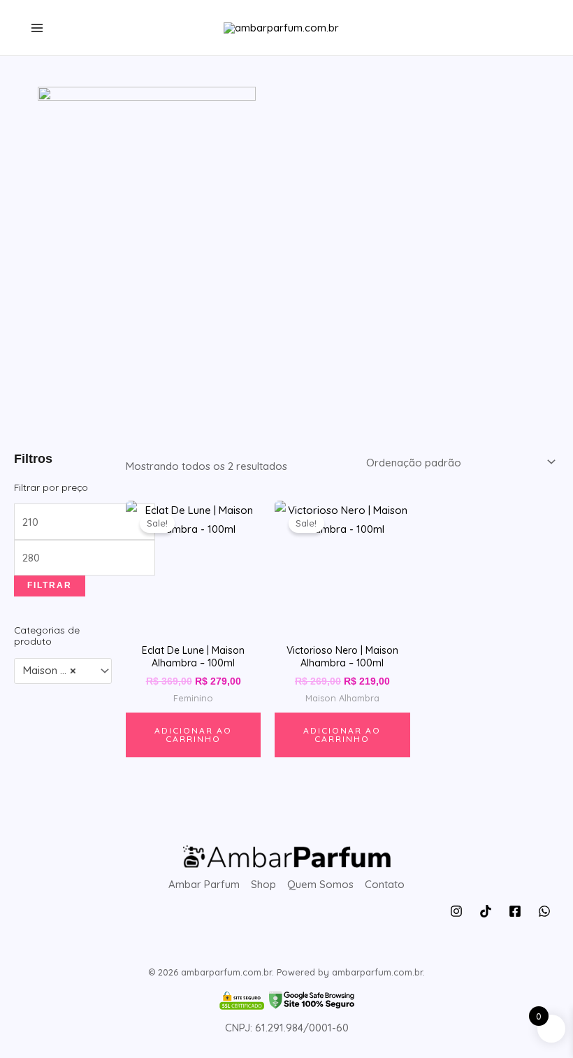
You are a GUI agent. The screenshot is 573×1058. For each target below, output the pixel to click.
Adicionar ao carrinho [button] (193, 734)
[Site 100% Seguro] (286, 1000)
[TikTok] (485, 911)
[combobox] (63, 671)
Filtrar (49, 585)
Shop (263, 884)
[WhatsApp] (544, 911)
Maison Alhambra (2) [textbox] (56, 670)
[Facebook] (515, 911)
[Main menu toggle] (36, 27)
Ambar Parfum (204, 884)
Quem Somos (320, 884)
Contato (385, 884)
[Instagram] (456, 911)
